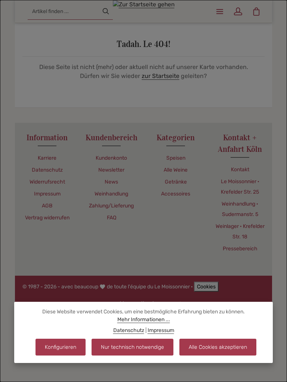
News (111, 182)
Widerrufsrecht (47, 182)
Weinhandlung (111, 194)
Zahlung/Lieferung (111, 206)
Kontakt (240, 169)
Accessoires (175, 194)
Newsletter (111, 170)
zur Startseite (160, 75)
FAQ (111, 218)
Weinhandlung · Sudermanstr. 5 (240, 209)
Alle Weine (176, 170)
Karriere (47, 158)
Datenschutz (47, 170)
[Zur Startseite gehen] (144, 10)
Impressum (47, 194)
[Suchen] (106, 11)
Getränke (176, 182)
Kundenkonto (111, 158)
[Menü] (219, 11)
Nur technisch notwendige (132, 347)
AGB (47, 206)
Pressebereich (240, 248)
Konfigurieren (60, 347)
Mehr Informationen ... (143, 319)
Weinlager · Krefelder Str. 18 (240, 231)
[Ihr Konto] (237, 11)
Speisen (175, 158)
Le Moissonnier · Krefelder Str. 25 (240, 186)
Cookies (206, 287)
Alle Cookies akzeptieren (218, 347)
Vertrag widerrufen (47, 218)
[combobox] (63, 11)
